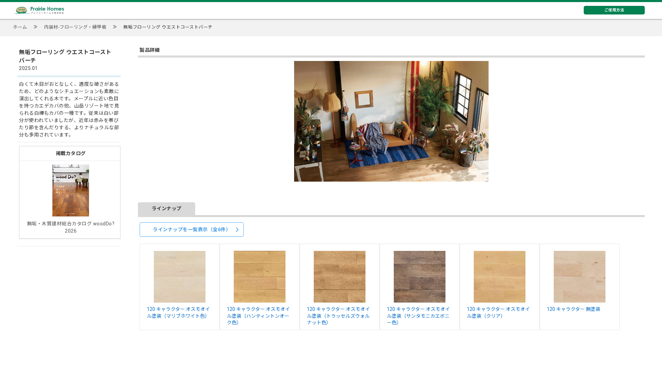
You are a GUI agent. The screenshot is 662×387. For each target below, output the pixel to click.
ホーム (20, 27)
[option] (391, 121)
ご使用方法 (614, 10)
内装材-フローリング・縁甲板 (75, 27)
